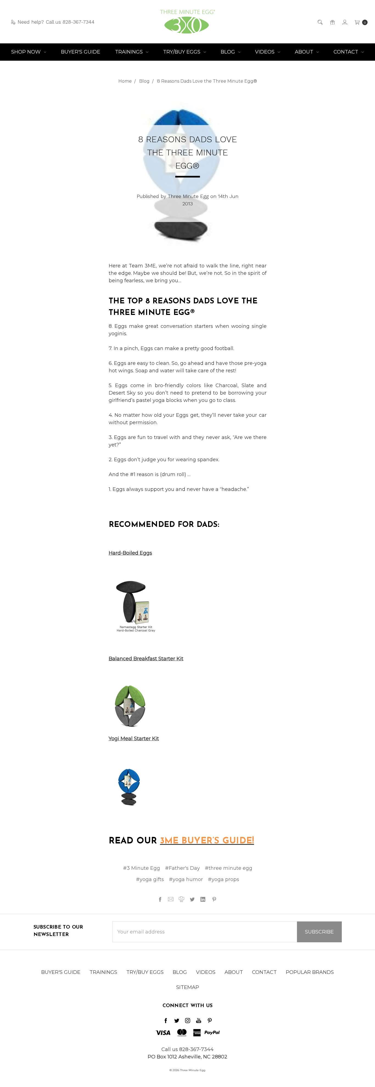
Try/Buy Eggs (182, 52)
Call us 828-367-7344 (187, 1049)
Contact (347, 52)
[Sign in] (344, 21)
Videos (265, 52)
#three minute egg (228, 868)
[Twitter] (192, 899)
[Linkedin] (203, 899)
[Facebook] (160, 899)
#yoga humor (186, 879)
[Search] (319, 21)
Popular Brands (310, 972)
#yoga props (223, 879)
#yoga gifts (150, 879)
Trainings (129, 52)
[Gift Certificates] (332, 21)
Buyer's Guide (80, 52)
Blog (228, 52)
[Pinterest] (214, 899)
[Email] (170, 899)
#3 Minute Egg (141, 868)
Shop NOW (26, 52)
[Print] (181, 899)
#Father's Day (182, 868)
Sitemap (187, 987)
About (305, 52)
